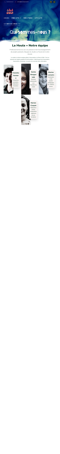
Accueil (6, 18)
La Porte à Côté (40, 57)
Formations (27, 18)
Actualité (38, 18)
